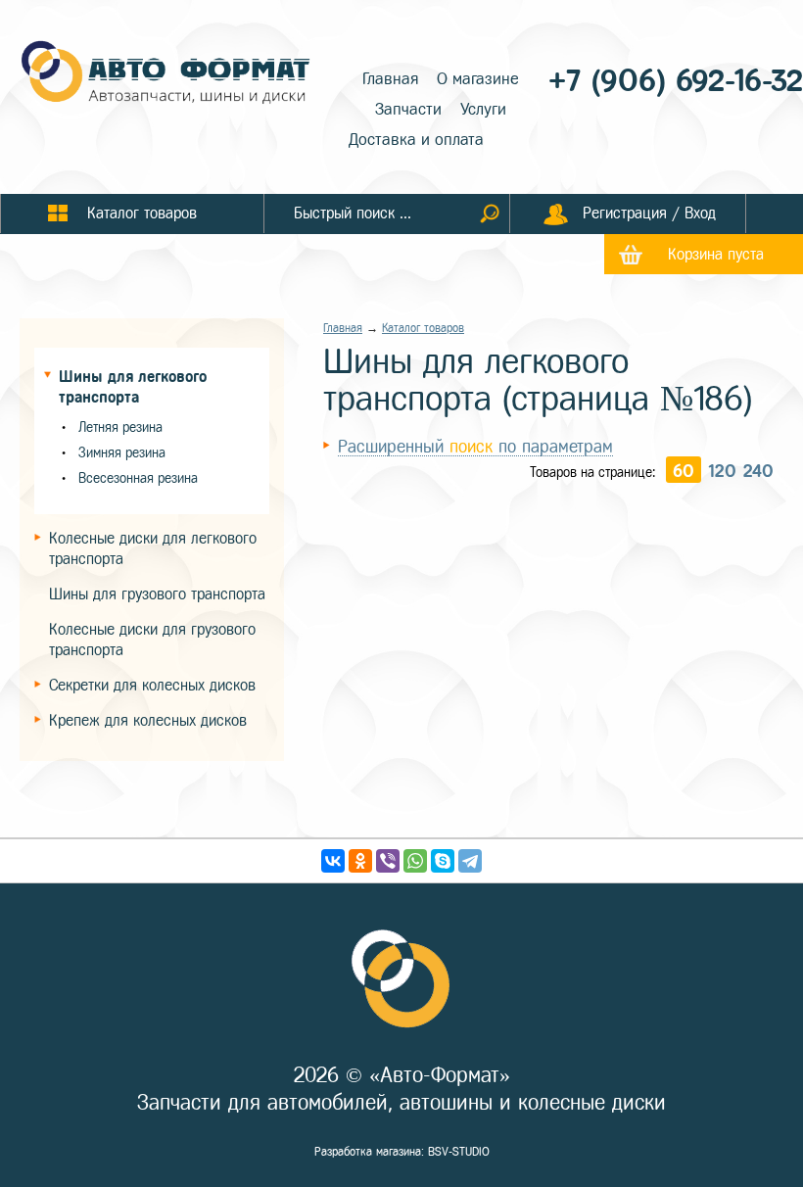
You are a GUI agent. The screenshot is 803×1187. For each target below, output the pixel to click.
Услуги (483, 109)
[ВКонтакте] (333, 861)
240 (758, 471)
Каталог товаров (423, 328)
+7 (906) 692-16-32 (675, 81)
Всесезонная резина (138, 478)
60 (683, 471)
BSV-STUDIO (459, 1152)
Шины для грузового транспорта (157, 594)
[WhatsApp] (415, 861)
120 (722, 471)
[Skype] (442, 861)
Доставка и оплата (416, 139)
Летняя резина (120, 427)
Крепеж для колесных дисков (148, 720)
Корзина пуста (716, 254)
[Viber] (388, 861)
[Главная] (166, 74)
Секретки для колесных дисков (152, 685)
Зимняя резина (121, 453)
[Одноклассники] (360, 861)
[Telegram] (470, 861)
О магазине (478, 79)
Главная (390, 79)
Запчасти (408, 109)
